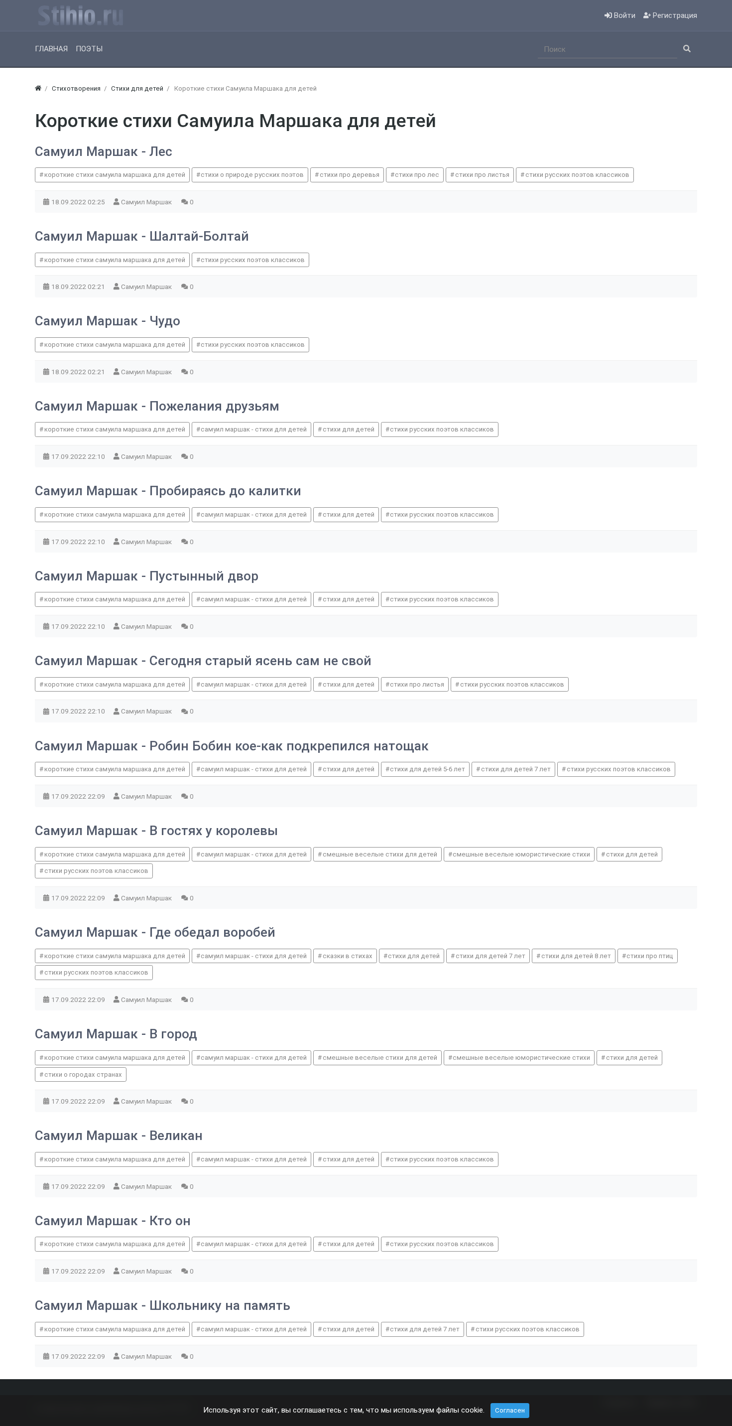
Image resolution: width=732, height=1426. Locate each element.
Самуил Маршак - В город (116, 1033)
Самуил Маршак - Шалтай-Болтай (142, 236)
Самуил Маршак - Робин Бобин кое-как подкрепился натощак (232, 745)
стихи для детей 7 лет (516, 769)
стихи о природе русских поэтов (252, 174)
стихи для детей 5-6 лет (427, 769)
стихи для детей (348, 429)
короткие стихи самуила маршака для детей (114, 174)
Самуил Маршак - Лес (103, 151)
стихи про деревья (349, 174)
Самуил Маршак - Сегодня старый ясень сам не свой (203, 660)
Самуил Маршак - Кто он (113, 1220)
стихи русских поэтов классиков (577, 174)
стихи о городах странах (83, 1074)
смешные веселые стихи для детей (380, 854)
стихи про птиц (649, 956)
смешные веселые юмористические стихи (521, 854)
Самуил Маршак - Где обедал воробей (155, 932)
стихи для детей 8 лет (576, 956)
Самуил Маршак (147, 202)
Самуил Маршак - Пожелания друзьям (157, 406)
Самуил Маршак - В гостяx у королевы (156, 830)
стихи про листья (482, 174)
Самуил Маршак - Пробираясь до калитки (168, 490)
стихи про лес (417, 174)
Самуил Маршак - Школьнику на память (162, 1305)
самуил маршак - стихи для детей (254, 429)
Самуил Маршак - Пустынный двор (146, 576)
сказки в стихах (347, 956)
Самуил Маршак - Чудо (107, 320)
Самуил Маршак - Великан (119, 1135)
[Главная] (38, 88)
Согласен (510, 1410)
